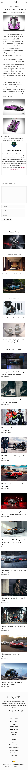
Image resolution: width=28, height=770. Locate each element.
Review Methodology (14, 747)
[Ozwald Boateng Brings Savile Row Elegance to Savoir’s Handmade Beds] (14, 264)
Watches (14, 732)
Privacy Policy (14, 753)
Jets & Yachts (14, 721)
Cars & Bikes (16, 6)
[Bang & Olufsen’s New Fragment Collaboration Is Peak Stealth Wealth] (14, 308)
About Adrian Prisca (14, 150)
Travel (14, 724)
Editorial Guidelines (14, 745)
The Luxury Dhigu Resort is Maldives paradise (13, 138)
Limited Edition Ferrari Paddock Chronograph (13, 140)
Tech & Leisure (14, 727)
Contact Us (14, 755)
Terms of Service (14, 750)
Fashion (14, 734)
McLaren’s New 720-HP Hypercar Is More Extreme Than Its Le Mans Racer (13, 542)
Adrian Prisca (7, 12)
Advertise (14, 742)
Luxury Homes (14, 729)
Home (10, 6)
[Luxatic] (14, 2)
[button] (26, 2)
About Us (14, 739)
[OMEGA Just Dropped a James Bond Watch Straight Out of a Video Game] (14, 242)
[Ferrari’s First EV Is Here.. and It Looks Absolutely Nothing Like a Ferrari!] (14, 286)
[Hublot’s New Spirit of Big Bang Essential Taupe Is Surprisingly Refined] (14, 330)
